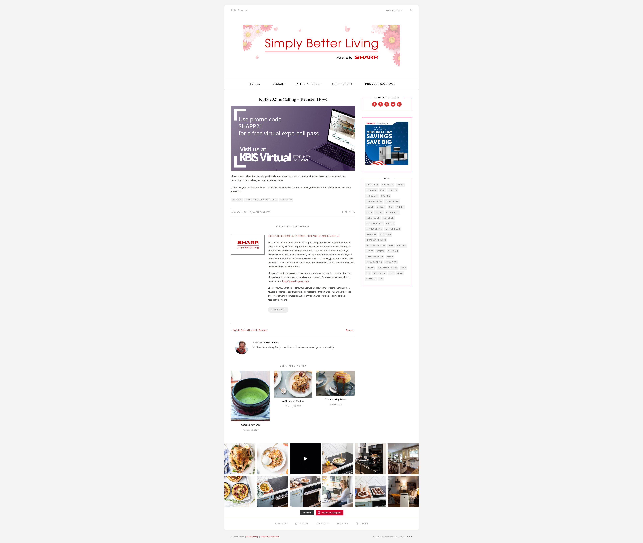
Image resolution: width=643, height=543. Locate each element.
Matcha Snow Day (250, 425)
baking (400, 185)
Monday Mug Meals (335, 399)
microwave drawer (376, 240)
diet (391, 207)
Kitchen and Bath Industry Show (261, 200)
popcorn (401, 245)
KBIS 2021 (237, 200)
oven (391, 245)
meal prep (371, 234)
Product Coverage (380, 84)
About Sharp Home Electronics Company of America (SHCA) (303, 236)
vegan (400, 273)
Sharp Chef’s (342, 84)
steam (390, 256)
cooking (385, 196)
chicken (393, 190)
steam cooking (374, 262)
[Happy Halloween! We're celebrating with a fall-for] (272, 491)
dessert (381, 207)
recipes (380, 251)
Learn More (278, 309)
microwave (385, 234)
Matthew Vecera (261, 212)
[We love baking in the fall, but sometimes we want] (370, 491)
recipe (369, 251)
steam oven (391, 262)
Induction (388, 218)
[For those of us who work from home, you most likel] (337, 491)
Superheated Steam (387, 267)
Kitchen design (374, 229)
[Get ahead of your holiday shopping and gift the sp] (403, 491)
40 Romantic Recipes (293, 401)
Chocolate (372, 196)
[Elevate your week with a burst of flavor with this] (337, 458)
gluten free (392, 212)
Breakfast (371, 190)
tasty (403, 267)
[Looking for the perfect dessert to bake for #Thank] (272, 458)
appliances (387, 185)
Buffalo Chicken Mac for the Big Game (250, 330)
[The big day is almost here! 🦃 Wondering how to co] (239, 458)
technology (379, 273)
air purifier (372, 185)
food (369, 212)
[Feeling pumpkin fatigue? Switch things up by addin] (239, 491)
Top (409, 536)
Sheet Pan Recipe (374, 256)
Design (277, 84)
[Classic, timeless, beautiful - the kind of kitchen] (403, 458)
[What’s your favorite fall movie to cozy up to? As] (305, 458)
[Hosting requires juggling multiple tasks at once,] (370, 458)
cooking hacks (374, 201)
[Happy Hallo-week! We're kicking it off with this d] (305, 491)
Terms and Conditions (269, 536)
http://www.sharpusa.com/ (295, 281)
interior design (374, 223)
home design (373, 218)
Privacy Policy (252, 536)
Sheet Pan (393, 251)
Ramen (349, 330)
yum (381, 279)
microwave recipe (375, 245)
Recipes (254, 84)
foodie (379, 212)
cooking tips (392, 201)
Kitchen (390, 223)
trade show (286, 200)
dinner (400, 207)
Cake (382, 190)
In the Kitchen (307, 84)
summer (370, 267)
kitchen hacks (393, 229)
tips (391, 273)
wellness (371, 279)
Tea (368, 273)
